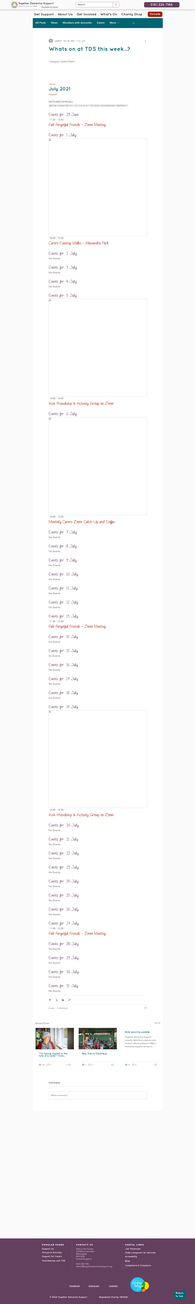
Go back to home (49, 7)
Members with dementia (77, 22)
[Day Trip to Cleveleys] (98, 1038)
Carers (100, 22)
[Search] (116, 4)
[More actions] (145, 40)
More (113, 22)
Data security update (137, 1032)
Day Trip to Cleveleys (94, 1054)
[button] (133, 23)
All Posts (40, 22)
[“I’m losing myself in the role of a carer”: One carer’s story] (55, 1038)
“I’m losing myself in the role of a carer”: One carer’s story (53, 1055)
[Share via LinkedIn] (63, 1000)
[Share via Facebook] (50, 1000)
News (54, 22)
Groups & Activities (52, 1253)
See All (157, 1023)
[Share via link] (69, 1000)
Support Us (48, 1249)
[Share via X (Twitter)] (56, 1000)
